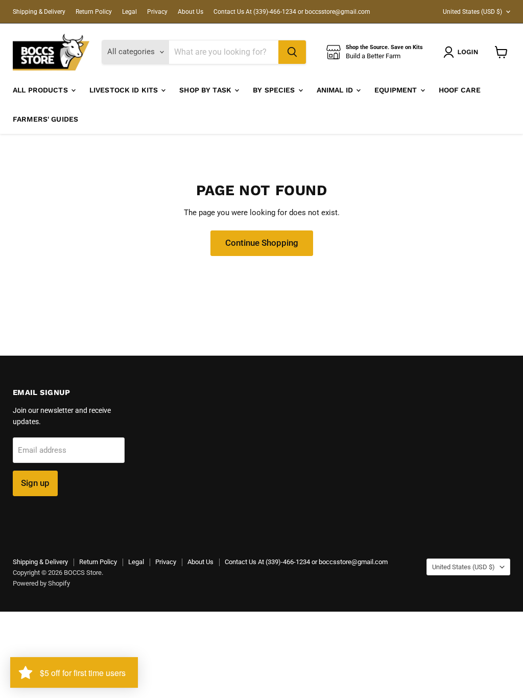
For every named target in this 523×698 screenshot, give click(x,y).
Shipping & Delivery (39, 11)
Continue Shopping (261, 243)
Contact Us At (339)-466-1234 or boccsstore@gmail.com (291, 11)
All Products (41, 90)
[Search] (292, 52)
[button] (462, 52)
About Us (190, 11)
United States (472, 11)
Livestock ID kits (124, 90)
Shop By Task (206, 90)
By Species (275, 90)
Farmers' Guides (45, 119)
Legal (129, 11)
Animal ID (336, 90)
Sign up (35, 483)
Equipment (396, 90)
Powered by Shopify (41, 583)
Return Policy (94, 11)
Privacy (157, 11)
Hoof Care (460, 90)
